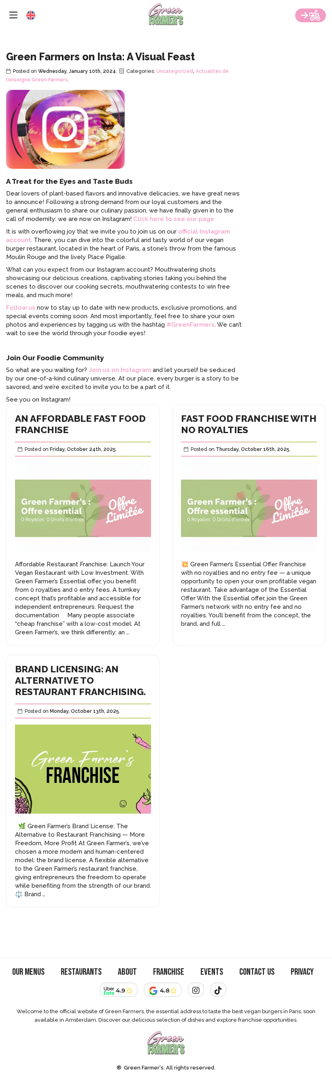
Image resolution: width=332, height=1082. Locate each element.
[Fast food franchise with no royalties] (249, 555)
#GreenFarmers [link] (190, 324)
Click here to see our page (173, 219)
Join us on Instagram (120, 370)
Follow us (20, 307)
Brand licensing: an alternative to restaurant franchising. (80, 680)
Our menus (28, 972)
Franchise (168, 972)
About (127, 972)
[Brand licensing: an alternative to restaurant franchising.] (83, 817)
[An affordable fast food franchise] (83, 555)
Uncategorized (174, 71)
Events (211, 972)
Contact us (257, 972)
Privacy (302, 972)
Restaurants (81, 972)
